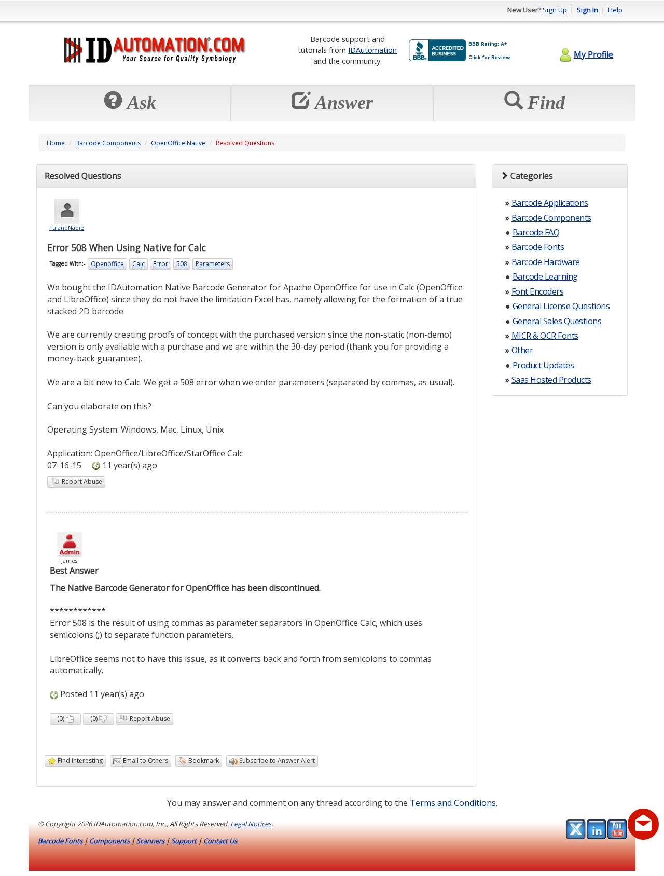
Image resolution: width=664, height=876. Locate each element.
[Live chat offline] (643, 824)
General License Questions (561, 306)
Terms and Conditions (453, 803)
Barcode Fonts (537, 247)
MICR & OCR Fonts (544, 335)
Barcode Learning (545, 276)
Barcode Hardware (545, 262)
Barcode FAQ (536, 232)
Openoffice (107, 263)
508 (181, 263)
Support (184, 840)
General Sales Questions (557, 321)
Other (522, 350)
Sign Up (555, 10)
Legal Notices (250, 823)
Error (160, 263)
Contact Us (220, 840)
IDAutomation (372, 50)
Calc (138, 263)
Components (109, 840)
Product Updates (543, 365)
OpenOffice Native (178, 142)
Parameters (213, 263)
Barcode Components (108, 142)
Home (56, 142)
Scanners (150, 840)
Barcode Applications (549, 202)
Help (615, 10)
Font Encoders (537, 291)
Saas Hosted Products (551, 379)
